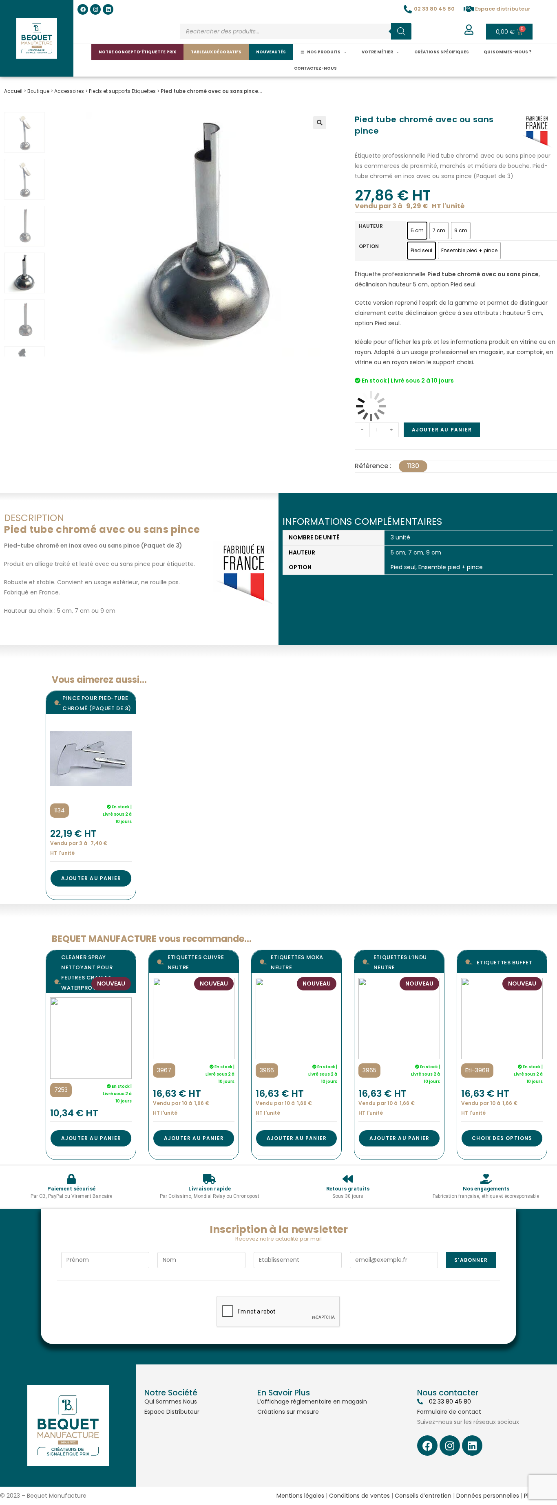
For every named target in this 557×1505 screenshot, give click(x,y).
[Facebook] (82, 9)
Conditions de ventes (359, 1496)
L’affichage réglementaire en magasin (312, 1401)
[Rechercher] (401, 31)
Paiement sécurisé (71, 1189)
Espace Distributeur (171, 1412)
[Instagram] (95, 9)
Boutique (38, 91)
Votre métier (377, 52)
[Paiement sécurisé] (71, 1179)
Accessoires (69, 91)
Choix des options (502, 1138)
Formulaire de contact (449, 1412)
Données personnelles (487, 1496)
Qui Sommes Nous (170, 1401)
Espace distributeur (502, 9)
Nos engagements (486, 1189)
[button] (319, 122)
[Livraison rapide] (209, 1179)
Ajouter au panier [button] (91, 878)
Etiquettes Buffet (504, 962)
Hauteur (371, 225)
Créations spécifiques (441, 52)
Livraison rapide (209, 1189)
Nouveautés (271, 52)
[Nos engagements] (486, 1179)
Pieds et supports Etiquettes (122, 91)
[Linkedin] (108, 9)
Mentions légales (300, 1496)
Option (369, 246)
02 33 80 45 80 (434, 9)
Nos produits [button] (323, 52)
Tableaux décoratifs (216, 52)
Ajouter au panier (442, 429)
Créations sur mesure (288, 1412)
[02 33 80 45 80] (408, 9)
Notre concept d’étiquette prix (137, 52)
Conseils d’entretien (423, 1496)
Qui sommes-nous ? (508, 52)
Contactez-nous (315, 68)
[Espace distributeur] (469, 9)
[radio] (417, 230)
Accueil (13, 91)
